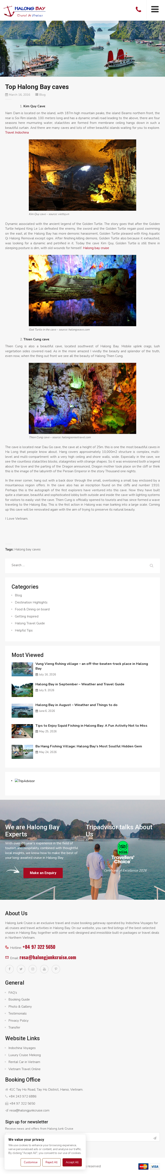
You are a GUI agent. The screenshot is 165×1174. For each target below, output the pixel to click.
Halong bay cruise (96, 248)
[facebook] (9, 969)
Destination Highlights (31, 602)
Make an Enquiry (43, 873)
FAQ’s (12, 992)
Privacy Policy (18, 1020)
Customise (30, 1162)
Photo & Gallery (20, 1006)
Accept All (72, 1162)
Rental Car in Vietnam (24, 1062)
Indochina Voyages (22, 1048)
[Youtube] (44, 969)
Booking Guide (19, 999)
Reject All (52, 1162)
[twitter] (21, 969)
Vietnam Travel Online (24, 1069)
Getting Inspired (26, 616)
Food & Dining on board (32, 609)
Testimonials (17, 1013)
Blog (42, 95)
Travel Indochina (17, 132)
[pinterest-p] (56, 969)
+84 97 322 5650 (39, 946)
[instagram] (32, 969)
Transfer (14, 1027)
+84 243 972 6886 (23, 1096)
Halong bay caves (27, 549)
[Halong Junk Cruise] (24, 10)
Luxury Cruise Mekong (24, 1055)
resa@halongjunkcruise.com (48, 957)
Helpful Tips (24, 630)
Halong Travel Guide (30, 623)
